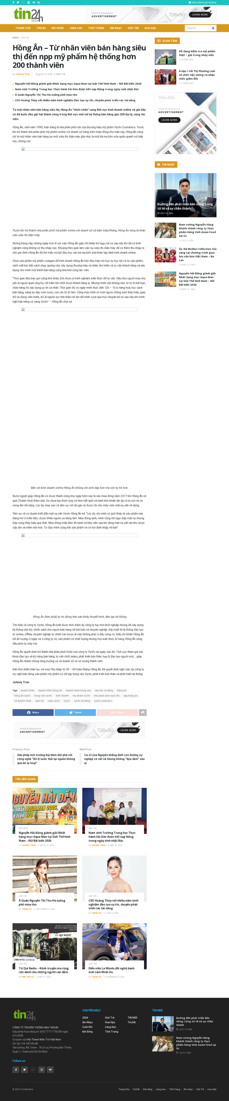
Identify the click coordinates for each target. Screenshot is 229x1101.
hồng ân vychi (22, 695)
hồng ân (121, 690)
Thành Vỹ (27, 909)
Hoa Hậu (150, 28)
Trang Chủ (23, 28)
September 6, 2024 (45, 909)
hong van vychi (43, 695)
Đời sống (58, 28)
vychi (67, 701)
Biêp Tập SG (28, 977)
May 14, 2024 (44, 977)
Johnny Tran (23, 74)
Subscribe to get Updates (203, 2)
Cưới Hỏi (87, 1027)
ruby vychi (54, 701)
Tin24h (41, 28)
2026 (85, 1017)
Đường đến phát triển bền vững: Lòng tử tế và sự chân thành (185, 206)
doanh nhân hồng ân (50, 690)
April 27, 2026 (47, 845)
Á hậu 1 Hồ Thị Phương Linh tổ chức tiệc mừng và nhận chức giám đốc (197, 74)
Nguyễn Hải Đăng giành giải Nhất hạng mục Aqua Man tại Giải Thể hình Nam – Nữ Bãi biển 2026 (78, 83)
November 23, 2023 (115, 977)
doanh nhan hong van (78, 690)
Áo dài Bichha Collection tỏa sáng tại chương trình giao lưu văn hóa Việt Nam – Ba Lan (197, 254)
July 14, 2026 (166, 213)
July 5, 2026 (187, 240)
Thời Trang (96, 28)
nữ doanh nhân (22, 701)
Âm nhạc (116, 28)
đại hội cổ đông (104, 690)
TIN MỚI (132, 1017)
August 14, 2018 (44, 74)
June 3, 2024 (111, 913)
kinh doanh (62, 695)
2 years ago (187, 83)
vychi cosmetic (103, 701)
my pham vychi (81, 695)
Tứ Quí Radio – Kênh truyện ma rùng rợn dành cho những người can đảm (44, 970)
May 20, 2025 (115, 845)
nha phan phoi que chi (107, 695)
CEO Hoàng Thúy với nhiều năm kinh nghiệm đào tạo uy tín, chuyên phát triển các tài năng (75, 100)
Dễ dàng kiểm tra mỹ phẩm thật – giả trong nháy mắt (197, 53)
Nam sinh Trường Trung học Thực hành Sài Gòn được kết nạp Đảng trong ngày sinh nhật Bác (77, 89)
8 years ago (187, 59)
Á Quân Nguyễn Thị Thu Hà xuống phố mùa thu (46, 94)
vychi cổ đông (82, 701)
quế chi (40, 701)
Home (15, 37)
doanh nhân (27, 690)
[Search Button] (213, 28)
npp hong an (131, 695)
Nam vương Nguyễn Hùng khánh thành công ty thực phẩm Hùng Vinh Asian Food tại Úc (197, 230)
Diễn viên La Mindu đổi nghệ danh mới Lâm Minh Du (112, 970)
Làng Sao (76, 28)
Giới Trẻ (133, 28)
